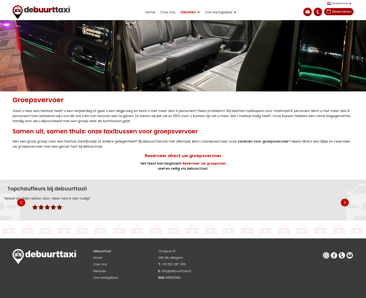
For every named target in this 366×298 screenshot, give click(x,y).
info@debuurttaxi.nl (174, 271)
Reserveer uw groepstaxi (204, 163)
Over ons (167, 12)
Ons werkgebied (218, 12)
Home (150, 12)
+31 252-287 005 (172, 264)
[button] (340, 3)
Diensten (188, 12)
